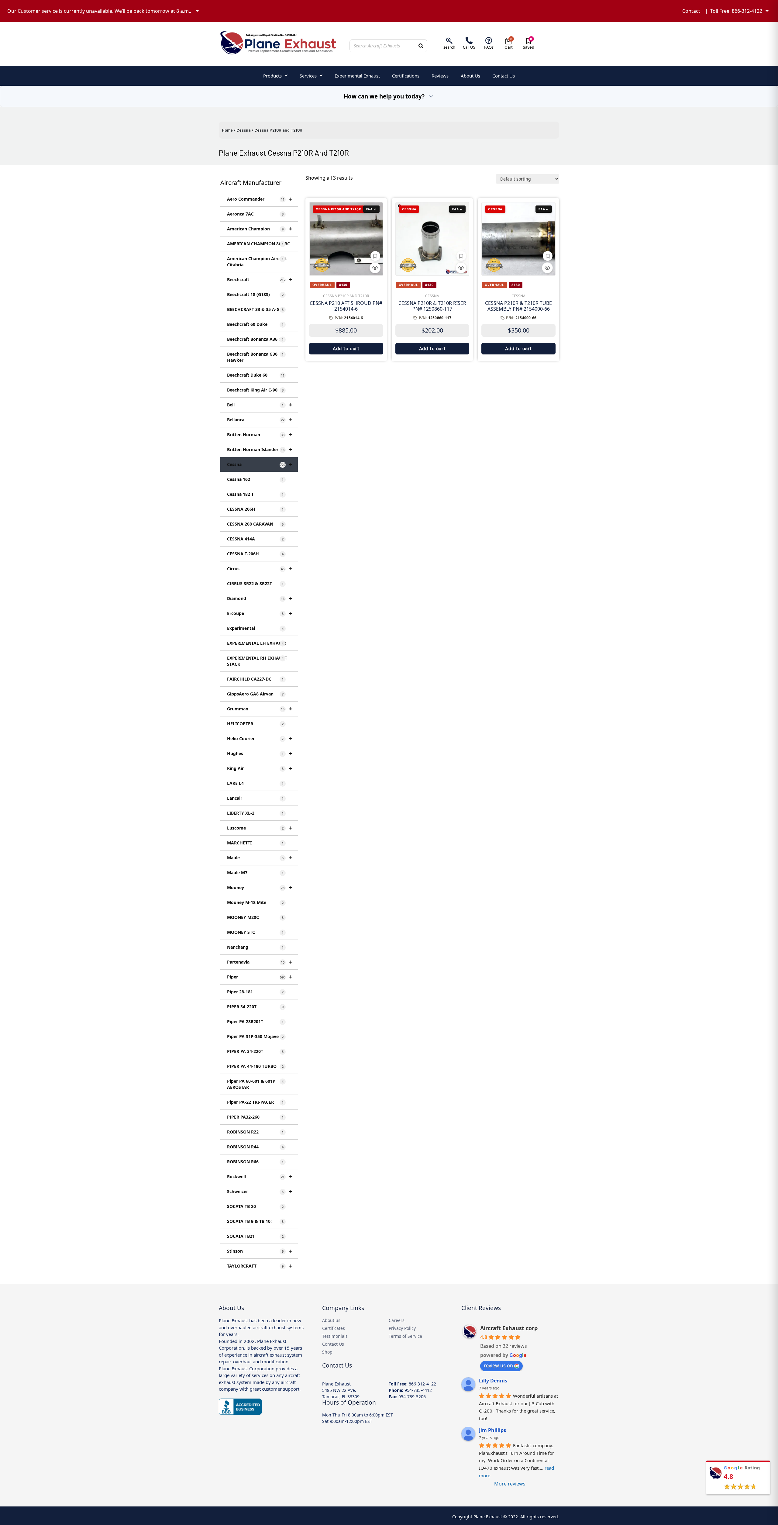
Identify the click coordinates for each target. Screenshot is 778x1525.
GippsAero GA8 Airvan (255, 694)
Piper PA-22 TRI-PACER (255, 1102)
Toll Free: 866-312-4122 (736, 11)
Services (308, 76)
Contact (691, 11)
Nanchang (255, 947)
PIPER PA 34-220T (255, 1051)
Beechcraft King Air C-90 (255, 390)
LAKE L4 (255, 783)
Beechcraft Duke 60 (255, 375)
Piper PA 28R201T (255, 1021)
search (449, 47)
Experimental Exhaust (357, 76)
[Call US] (469, 40)
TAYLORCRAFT (259, 1266)
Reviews (440, 76)
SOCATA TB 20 (255, 1206)
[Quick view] (375, 267)
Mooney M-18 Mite (255, 902)
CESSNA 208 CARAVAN (255, 524)
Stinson (259, 1251)
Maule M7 (255, 872)
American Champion (259, 229)
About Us (470, 76)
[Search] (421, 46)
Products (272, 76)
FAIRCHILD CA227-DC (255, 679)
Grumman (259, 709)
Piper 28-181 (255, 992)
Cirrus (259, 568)
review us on (498, 1365)
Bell (259, 405)
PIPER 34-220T (255, 1006)
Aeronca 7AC (255, 214)
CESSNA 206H (255, 509)
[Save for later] (375, 256)
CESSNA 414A (255, 539)
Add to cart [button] (346, 349)
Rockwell (259, 1176)
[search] (449, 40)
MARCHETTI (255, 843)
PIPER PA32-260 (255, 1117)
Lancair (255, 798)
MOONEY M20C (255, 917)
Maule (259, 858)
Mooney (259, 887)
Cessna (243, 130)
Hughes (259, 753)
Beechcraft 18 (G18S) (255, 294)
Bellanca (259, 420)
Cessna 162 (255, 479)
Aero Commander (259, 199)
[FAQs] (488, 40)
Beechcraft (259, 279)
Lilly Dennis (493, 1380)
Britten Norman (259, 434)
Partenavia (259, 962)
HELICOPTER (255, 723)
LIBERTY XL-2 (255, 813)
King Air (259, 768)
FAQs (489, 47)
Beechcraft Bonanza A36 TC (255, 339)
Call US (469, 47)
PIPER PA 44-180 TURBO (255, 1066)
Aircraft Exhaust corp (509, 1328)
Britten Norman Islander (259, 449)
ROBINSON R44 (255, 1147)
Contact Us (503, 76)
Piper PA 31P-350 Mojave (255, 1036)
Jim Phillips (492, 1430)
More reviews (509, 1483)
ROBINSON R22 (255, 1132)
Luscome (259, 828)
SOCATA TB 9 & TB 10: (255, 1221)
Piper (259, 977)
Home (227, 130)
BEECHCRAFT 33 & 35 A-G (255, 309)
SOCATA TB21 (255, 1236)
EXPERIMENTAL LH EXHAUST (257, 643)
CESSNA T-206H (255, 554)
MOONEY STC (255, 932)
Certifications (405, 76)
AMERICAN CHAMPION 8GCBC (258, 244)
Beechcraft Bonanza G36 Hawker (255, 357)
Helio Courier (259, 738)
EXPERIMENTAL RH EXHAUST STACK (257, 661)
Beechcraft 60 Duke (255, 324)
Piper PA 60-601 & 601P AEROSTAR (255, 1084)
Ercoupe (259, 613)
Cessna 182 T (255, 494)
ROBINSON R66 (255, 1161)
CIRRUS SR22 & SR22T (255, 583)
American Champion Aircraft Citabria (257, 261)
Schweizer (259, 1191)
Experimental (255, 628)
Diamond (259, 598)
